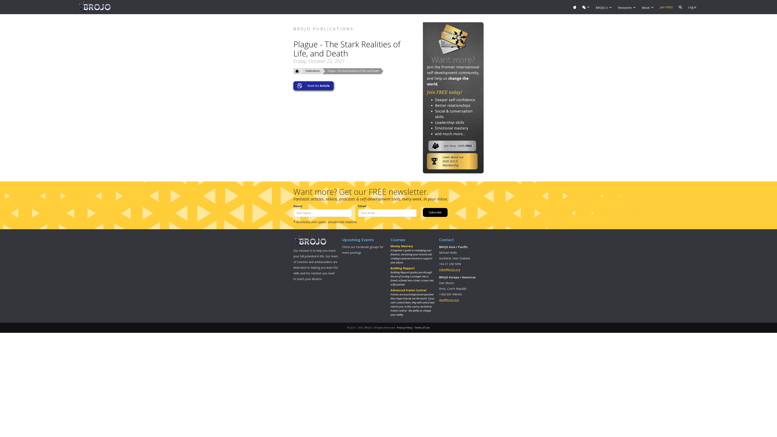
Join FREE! (666, 7)
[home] (95, 7)
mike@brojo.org (449, 270)
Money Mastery (402, 246)
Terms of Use (422, 327)
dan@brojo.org (449, 300)
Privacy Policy (404, 327)
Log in (692, 7)
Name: (298, 206)
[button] (586, 7)
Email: (362, 206)
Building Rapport (403, 268)
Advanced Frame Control (408, 290)
